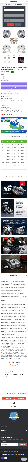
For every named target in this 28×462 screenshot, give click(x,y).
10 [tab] (18, 55)
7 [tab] (14, 55)
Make (5, 12)
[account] (23, 1)
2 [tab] (8, 55)
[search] (5, 1)
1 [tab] (7, 55)
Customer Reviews (14, 362)
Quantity (2, 74)
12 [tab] (20, 55)
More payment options (14, 91)
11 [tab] (19, 55)
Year (5, 7)
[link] (7, 60)
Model (5, 18)
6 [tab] (13, 55)
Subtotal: (3, 80)
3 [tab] (9, 55)
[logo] (14, 1)
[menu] (2, 2)
